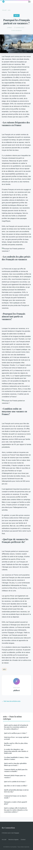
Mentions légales (13, 839)
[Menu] (29, 1)
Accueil (4, 10)
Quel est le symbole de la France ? (15, 781)
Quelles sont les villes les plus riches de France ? (16, 744)
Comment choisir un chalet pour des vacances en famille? (15, 770)
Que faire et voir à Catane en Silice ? (15, 786)
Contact (23, 839)
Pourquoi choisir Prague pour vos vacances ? (14, 776)
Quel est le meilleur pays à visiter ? (15, 733)
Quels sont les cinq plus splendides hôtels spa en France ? (15, 764)
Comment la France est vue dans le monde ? (15, 797)
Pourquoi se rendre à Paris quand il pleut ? (15, 803)
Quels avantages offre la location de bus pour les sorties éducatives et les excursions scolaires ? (16, 810)
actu (9, 10)
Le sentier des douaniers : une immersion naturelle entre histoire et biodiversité (16, 751)
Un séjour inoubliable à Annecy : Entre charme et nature (16, 758)
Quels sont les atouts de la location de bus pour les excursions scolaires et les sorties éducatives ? (16, 727)
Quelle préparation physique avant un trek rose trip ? (16, 791)
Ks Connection (8, 827)
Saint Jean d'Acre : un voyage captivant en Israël (16, 738)
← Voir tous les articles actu (11, 701)
